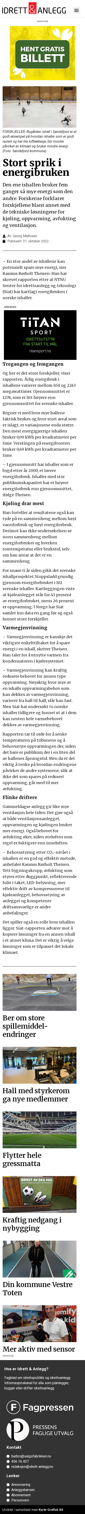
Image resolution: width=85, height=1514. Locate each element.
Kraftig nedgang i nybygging (32, 1224)
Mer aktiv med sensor (39, 1349)
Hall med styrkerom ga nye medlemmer (36, 1095)
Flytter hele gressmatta (22, 1159)
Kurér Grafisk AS (51, 1509)
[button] (76, 10)
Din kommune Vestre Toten (38, 1288)
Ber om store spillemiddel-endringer (25, 1026)
